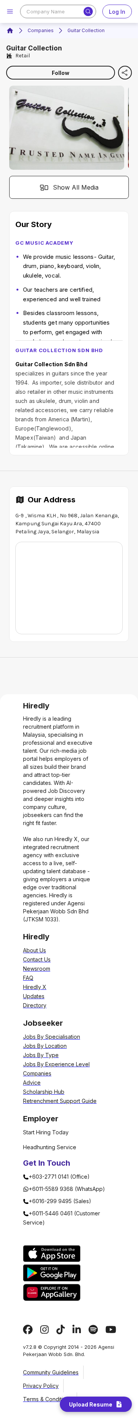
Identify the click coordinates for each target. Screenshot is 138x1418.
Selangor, (63, 531)
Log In (117, 11)
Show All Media (76, 187)
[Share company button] (125, 73)
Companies (41, 30)
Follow (60, 73)
